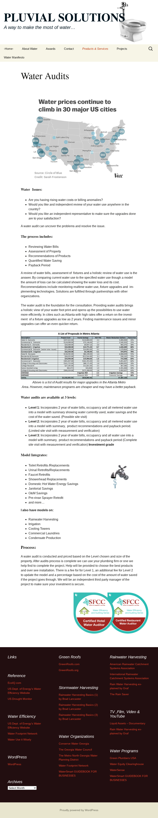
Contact (69, 48)
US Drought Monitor (20, 698)
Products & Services (95, 48)
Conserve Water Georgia (74, 743)
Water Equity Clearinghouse (127, 764)
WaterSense (117, 770)
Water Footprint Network (22, 733)
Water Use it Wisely (19, 739)
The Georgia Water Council (75, 749)
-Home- (8, 48)
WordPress (14, 764)
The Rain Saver (119, 694)
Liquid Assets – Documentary (127, 723)
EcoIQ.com (14, 682)
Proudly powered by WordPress (79, 810)
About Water (29, 48)
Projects (122, 48)
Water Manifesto (14, 57)
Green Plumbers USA (123, 758)
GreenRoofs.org (68, 670)
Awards (50, 48)
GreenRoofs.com (69, 664)
